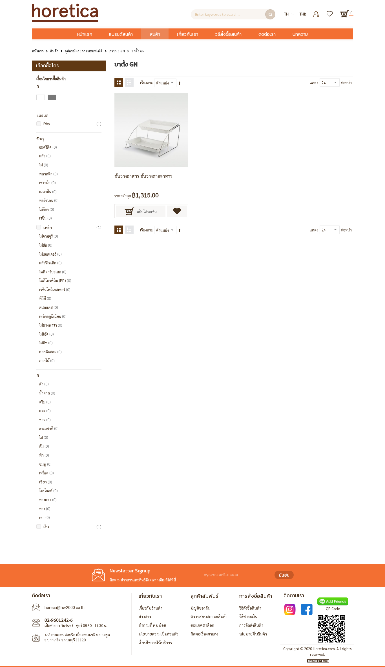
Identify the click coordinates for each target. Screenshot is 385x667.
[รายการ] (129, 82)
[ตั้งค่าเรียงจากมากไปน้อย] (179, 83)
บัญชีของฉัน (200, 607)
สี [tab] (37, 87)
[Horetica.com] (65, 20)
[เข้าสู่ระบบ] (316, 11)
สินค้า (54, 51)
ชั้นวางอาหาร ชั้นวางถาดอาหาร (143, 176)
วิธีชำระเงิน (248, 616)
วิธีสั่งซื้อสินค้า (250, 607)
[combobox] (233, 14)
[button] (177, 211)
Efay (72, 123)
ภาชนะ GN (117, 51)
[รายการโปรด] (330, 11)
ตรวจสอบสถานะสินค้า (209, 616)
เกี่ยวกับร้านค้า (150, 607)
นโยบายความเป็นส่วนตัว (158, 633)
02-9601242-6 (59, 620)
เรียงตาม (146, 82)
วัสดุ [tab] (40, 139)
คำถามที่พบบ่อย (152, 625)
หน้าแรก (38, 51)
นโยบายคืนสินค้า (253, 633)
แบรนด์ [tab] (42, 115)
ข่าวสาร (145, 616)
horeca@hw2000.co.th (65, 607)
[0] (344, 13)
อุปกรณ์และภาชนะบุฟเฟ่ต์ (84, 51)
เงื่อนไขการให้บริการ (155, 642)
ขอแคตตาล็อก (202, 625)
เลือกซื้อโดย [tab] (47, 65)
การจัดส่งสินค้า (251, 625)
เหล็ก (72, 227)
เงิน (72, 526)
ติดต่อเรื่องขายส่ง (204, 633)
